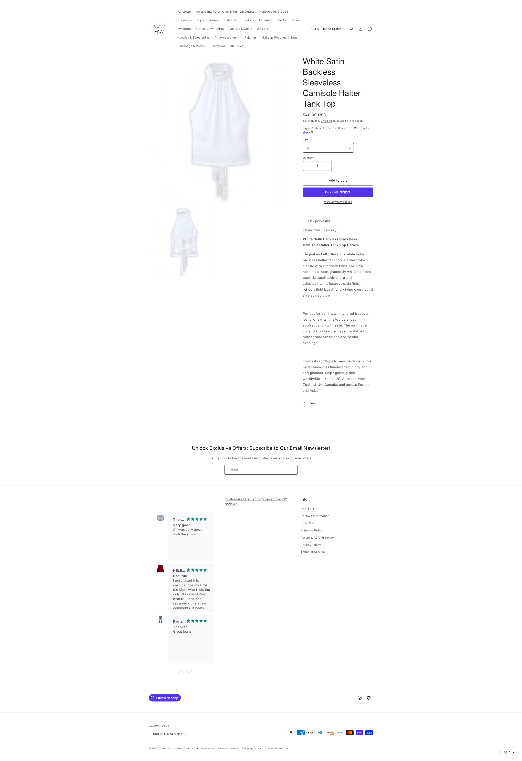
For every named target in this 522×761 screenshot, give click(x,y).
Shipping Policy (312, 530)
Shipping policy (251, 748)
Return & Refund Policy (317, 537)
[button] (184, 20)
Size (306, 139)
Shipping (326, 120)
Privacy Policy (311, 544)
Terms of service (228, 748)
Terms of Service (313, 552)
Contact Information (315, 516)
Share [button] (311, 403)
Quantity (308, 157)
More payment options (338, 201)
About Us (307, 509)
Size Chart (308, 523)
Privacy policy (205, 748)
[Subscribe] (293, 470)
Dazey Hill (166, 748)
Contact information (277, 748)
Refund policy (184, 748)
